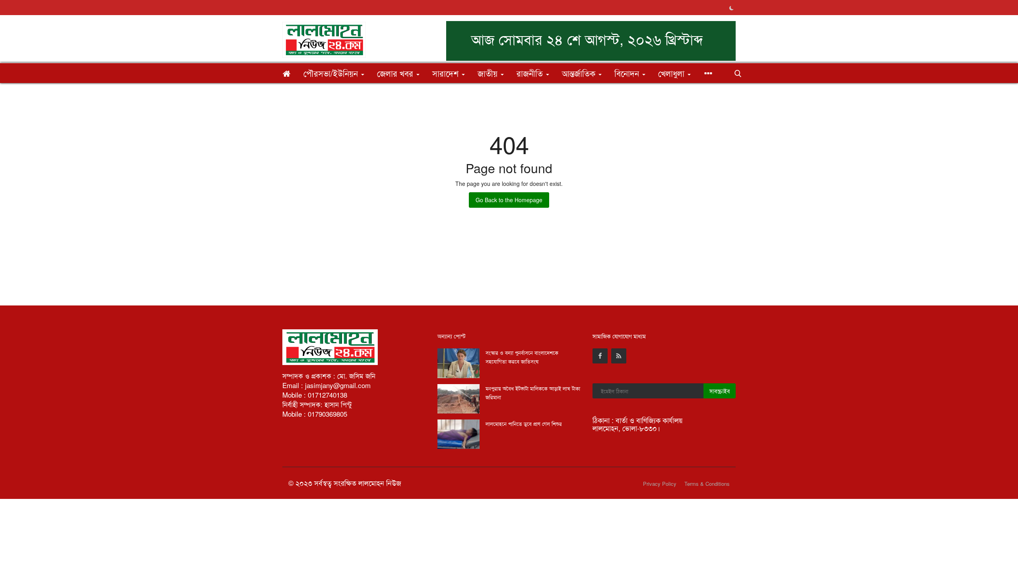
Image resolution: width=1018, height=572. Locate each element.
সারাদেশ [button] (446, 73)
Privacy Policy (659, 483)
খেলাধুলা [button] (672, 73)
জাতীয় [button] (489, 73)
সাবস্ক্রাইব (719, 391)
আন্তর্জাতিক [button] (580, 73)
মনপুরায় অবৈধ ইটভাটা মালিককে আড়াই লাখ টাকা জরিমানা (533, 393)
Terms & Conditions (707, 483)
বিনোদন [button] (627, 73)
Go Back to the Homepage (509, 200)
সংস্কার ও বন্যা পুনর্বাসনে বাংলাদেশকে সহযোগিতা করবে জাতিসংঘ (522, 357)
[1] (731, 8)
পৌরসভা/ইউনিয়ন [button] (331, 73)
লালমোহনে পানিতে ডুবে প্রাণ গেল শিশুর (524, 423)
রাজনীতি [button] (531, 73)
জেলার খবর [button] (396, 73)
